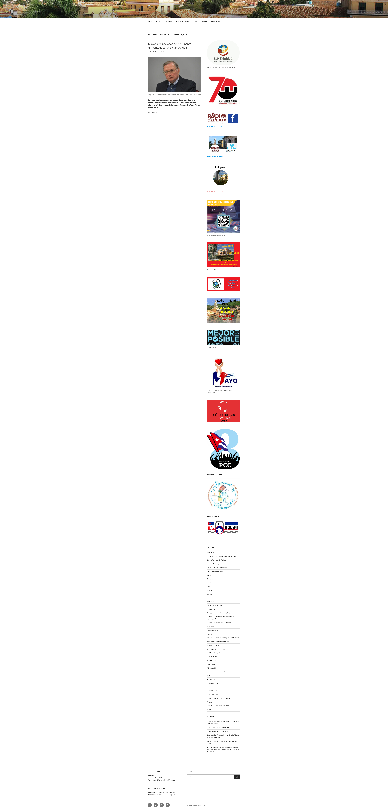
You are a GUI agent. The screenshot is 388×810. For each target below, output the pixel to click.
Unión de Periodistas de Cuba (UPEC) (219, 706)
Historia (209, 634)
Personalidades (212, 656)
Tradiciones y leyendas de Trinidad (218, 687)
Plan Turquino (211, 660)
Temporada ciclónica (213, 683)
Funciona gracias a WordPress (196, 805)
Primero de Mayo (212, 668)
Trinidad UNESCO (212, 694)
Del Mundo (168, 21)
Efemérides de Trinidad (214, 605)
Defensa (209, 586)
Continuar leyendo (155, 112)
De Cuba (158, 21)
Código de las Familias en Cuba (217, 567)
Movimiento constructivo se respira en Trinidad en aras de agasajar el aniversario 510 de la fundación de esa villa (223, 749)
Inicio (150, 21)
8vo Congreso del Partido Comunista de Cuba (221, 556)
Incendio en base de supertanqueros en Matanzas (223, 638)
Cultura (195, 21)
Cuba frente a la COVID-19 (215, 571)
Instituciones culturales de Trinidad (218, 641)
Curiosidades (211, 579)
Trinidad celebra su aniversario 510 (218, 727)
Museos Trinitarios (213, 645)
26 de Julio (210, 552)
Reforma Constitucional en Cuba (217, 672)
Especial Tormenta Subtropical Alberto (219, 623)
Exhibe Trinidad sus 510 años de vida (219, 731)
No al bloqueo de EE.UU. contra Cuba (219, 649)
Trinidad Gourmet (212, 691)
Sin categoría (211, 679)
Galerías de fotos (212, 630)
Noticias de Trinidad (182, 21)
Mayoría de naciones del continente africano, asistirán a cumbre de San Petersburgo (169, 47)
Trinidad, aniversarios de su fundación (219, 698)
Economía (210, 598)
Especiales (210, 626)
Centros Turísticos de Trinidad (216, 560)
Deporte (209, 594)
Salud (208, 675)
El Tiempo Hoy (211, 609)
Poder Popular (211, 664)
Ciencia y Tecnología (213, 564)
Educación (210, 601)
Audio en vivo (215, 21)
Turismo (204, 21)
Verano (209, 709)
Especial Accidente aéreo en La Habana (219, 613)
